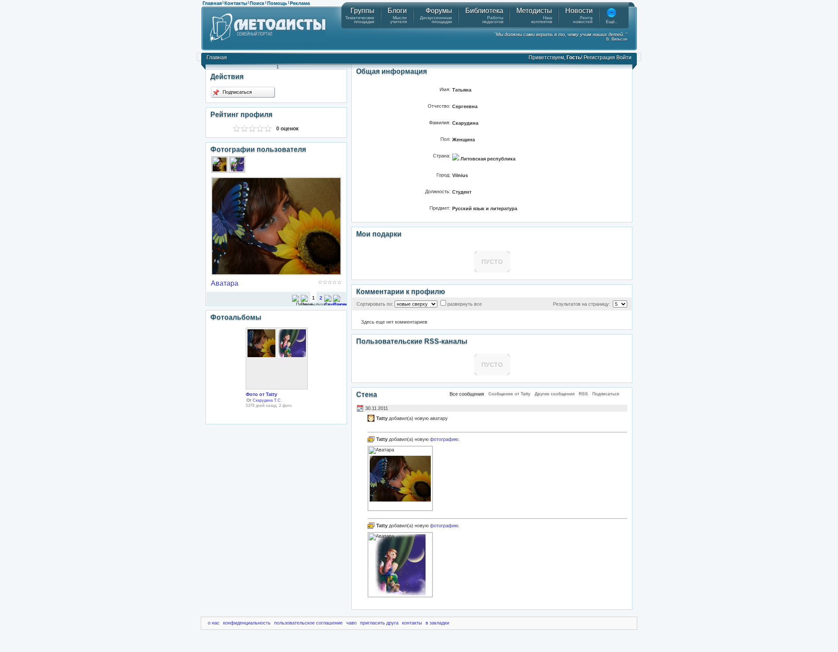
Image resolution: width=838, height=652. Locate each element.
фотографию (444, 439)
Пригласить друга (379, 622)
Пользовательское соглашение (308, 622)
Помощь (277, 3)
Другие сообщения (554, 393)
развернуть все (464, 304)
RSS (583, 393)
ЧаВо (351, 622)
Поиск (257, 3)
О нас (214, 622)
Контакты (235, 3)
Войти (624, 58)
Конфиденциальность (247, 622)
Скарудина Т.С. (267, 400)
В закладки (437, 622)
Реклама (300, 3)
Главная (212, 3)
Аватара (224, 283)
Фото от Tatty (261, 394)
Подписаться (236, 92)
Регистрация (599, 58)
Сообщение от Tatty (509, 393)
